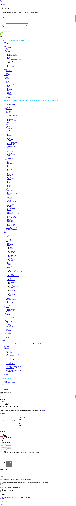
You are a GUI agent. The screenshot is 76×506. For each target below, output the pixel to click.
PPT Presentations (6, 319)
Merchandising (11, 285)
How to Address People (10, 352)
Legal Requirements (10, 138)
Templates (8, 194)
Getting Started (8, 133)
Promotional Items (8, 113)
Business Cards (8, 324)
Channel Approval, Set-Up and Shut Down (12, 115)
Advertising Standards (7, 108)
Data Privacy (7, 96)
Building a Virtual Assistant (11, 219)
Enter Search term (2, 392)
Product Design (11, 297)
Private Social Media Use (9, 129)
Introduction (7, 189)
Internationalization (10, 180)
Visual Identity (8, 51)
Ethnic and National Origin (13, 61)
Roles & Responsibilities (10, 220)
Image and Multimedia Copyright (12, 55)
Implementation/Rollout (9, 200)
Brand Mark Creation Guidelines (13, 284)
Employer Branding (6, 82)
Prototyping (9, 182)
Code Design (9, 245)
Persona (8, 85)
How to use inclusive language (10, 351)
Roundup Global (9, 281)
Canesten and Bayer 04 (9, 369)
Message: (3, 26)
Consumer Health (6, 304)
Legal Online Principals (7, 95)
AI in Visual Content (8, 362)
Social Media (9, 92)
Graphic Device (9, 53)
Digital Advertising (8, 111)
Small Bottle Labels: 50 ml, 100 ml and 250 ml (15, 271)
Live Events (9, 93)
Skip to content (2, 0)
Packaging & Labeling (10, 310)
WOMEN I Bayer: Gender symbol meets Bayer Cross (13, 366)
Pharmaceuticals (6, 306)
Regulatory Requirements (10, 225)
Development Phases (10, 195)
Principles (8, 173)
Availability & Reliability (10, 151)
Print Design (11, 296)
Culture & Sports (8, 107)
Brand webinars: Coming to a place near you (12, 367)
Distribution (9, 185)
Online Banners (9, 91)
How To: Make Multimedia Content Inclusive (13, 354)
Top (0, 505)
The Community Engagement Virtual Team (12, 227)
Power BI (7, 336)
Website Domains (11, 136)
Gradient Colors (11, 249)
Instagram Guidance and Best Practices (12, 120)
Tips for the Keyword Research (11, 146)
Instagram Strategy (10, 119)
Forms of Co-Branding (9, 71)
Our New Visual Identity (9, 239)
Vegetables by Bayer (8, 373)
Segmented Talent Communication (10, 84)
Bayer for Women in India (9, 363)
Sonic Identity (8, 68)
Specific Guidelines (10, 161)
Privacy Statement (4, 502)
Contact (5, 375)
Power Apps (7, 337)
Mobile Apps (5, 159)
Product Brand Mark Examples (13, 286)
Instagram (7, 118)
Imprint (10, 140)
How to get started (9, 134)
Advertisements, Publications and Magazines (12, 234)
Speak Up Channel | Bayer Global (10, 230)
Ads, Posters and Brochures (11, 268)
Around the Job (8, 314)
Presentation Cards (8, 330)
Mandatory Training (10, 212)
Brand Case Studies (6, 357)
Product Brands (8, 81)
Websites (5, 132)
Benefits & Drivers (10, 218)
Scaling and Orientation (10, 178)
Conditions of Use (4, 501)
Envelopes (7, 328)
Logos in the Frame (12, 252)
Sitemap (1, 504)
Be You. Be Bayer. (8, 83)
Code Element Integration (12, 255)
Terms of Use (11, 139)
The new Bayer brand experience (10, 364)
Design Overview (11, 258)
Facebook (7, 116)
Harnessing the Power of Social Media (11, 114)
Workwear (5, 338)
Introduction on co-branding (9, 70)
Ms (4, 18)
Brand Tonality (9, 57)
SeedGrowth (7, 365)
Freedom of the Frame (12, 250)
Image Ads (8, 90)
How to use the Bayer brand (9, 350)
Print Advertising (8, 112)
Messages (8, 86)
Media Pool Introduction (7, 380)
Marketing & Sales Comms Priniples (11, 299)
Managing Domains (12, 137)
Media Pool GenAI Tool (7, 381)
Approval (8, 164)
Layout (8, 253)
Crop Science (6, 238)
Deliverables (9, 210)
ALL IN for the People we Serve (10, 104)
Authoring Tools (9, 197)
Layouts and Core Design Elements (12, 193)
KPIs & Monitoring (10, 302)
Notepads (7, 329)
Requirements (7, 223)
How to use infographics (9, 356)
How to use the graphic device (10, 355)
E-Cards (5, 313)
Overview (5, 41)
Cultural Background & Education (14, 63)
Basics (6, 215)
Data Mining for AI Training (13, 142)
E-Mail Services (11, 153)
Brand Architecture (6, 78)
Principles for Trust (8, 44)
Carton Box (10, 273)
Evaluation (8, 199)
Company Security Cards (9, 326)
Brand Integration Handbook (10, 305)
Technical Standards (12, 204)
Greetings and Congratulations (10, 315)
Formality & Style (9, 65)
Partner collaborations (9, 72)
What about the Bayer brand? (8, 346)
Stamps (7, 331)
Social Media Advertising (9, 109)
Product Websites (9, 148)
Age (9, 62)
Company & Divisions (10, 64)
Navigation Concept (10, 174)
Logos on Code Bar (12, 251)
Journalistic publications (9, 74)
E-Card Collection (8, 318)
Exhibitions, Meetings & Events (10, 76)
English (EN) (4, 4)
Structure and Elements (12, 259)
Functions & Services (10, 152)
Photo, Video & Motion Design (11, 54)
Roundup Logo (11, 289)
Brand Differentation (10, 244)
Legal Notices (9, 177)
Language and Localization (11, 209)
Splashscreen (9, 179)
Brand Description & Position (13, 282)
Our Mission (7, 49)
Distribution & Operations (9, 184)
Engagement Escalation (9, 228)
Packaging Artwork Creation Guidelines (13, 276)
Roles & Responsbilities (10, 163)
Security (8, 155)
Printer (10, 279)
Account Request (6, 389)
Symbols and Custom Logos (10, 80)
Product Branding (4, 231)
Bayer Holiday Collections (9, 316)
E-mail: (3, 25)
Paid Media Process (10, 110)
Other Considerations (9, 205)
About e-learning (9, 190)
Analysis (8, 196)
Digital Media (9, 263)
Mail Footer (5, 320)
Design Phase (9, 192)
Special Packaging (11, 275)
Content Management (10, 221)
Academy (3, 339)
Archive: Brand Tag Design (9, 266)
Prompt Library (8, 45)
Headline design (9, 88)
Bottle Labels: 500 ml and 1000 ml (14, 272)
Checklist (8, 170)
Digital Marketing (8, 300)
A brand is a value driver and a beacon (11, 361)
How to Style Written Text (11, 353)
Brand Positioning (6, 46)
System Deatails (11, 203)
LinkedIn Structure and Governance (12, 126)
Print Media (9, 262)
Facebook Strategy (10, 117)
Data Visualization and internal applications (10, 335)
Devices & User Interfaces (11, 309)
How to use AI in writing (10, 67)
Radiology (7, 307)
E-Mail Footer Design (9, 322)
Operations (8, 186)
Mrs (4, 16)
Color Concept (11, 248)
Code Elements (11, 246)
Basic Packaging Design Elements (14, 270)
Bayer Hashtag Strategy (10, 66)
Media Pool (3, 376)
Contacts (7, 131)
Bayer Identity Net (6, 388)
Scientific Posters (6, 334)
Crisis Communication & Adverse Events (11, 229)
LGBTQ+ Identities (12, 60)
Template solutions (8, 325)
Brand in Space (6, 75)
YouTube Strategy (9, 128)
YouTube (7, 127)
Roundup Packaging (10, 298)
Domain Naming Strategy (11, 303)
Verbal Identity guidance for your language (15, 59)
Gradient (10, 247)
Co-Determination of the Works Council (13, 211)
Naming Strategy (9, 175)
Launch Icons (9, 176)
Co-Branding (6, 69)
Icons (10, 295)
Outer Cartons (11, 274)
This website (4, 396)
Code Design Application (9, 256)
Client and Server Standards (11, 208)
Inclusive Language (10, 58)
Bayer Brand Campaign (9, 103)
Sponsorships (7, 73)
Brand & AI (5, 42)
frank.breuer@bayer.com (3, 495)
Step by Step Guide (12, 254)
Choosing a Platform (10, 171)
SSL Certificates (11, 157)
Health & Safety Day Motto (9, 106)
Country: (3, 24)
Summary (8, 243)
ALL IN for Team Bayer (9, 105)
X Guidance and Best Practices (11, 122)
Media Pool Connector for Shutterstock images (10, 382)
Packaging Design (11, 291)
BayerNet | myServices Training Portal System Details (14, 202)
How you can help (6, 347)
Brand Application (4, 98)
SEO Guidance (9, 145)
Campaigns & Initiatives (7, 102)
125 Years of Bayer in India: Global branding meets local (13, 372)
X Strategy (8, 123)
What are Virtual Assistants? (11, 216)
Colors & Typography (12, 290)
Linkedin (7, 124)
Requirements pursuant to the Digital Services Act (16, 141)
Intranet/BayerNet (9, 149)
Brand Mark (11, 283)
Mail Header (5, 332)
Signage (7, 77)
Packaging (7, 236)
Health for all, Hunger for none (10, 317)
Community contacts (3, 498)
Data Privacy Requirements (9, 130)
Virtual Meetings (9, 94)
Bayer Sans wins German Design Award (11, 359)
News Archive (6, 374)
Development (7, 150)
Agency (10, 278)
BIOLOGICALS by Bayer (11, 265)
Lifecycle (8, 162)
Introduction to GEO (8, 358)
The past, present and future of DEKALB (11, 360)
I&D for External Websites (11, 154)
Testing (8, 183)
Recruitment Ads (9, 89)
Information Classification (11, 207)
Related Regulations (8, 97)
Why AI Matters (8, 43)
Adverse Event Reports (10, 144)
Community (2, 496)
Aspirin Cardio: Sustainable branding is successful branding (14, 370)
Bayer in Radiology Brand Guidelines (12, 308)
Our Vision (8, 301)
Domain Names (9, 135)
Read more (1, 488)
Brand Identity (6, 50)
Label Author (11, 277)
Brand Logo (7, 241)
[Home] (2, 35)
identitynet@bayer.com (5, 13)
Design (7, 147)
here (44, 410)
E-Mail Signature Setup (9, 321)
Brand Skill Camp (6, 348)
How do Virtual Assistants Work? (12, 217)
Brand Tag (8, 267)
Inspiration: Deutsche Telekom (10, 371)
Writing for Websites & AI (9, 158)
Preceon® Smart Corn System (10, 368)
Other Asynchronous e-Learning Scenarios (13, 213)
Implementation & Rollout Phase (11, 201)
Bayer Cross (7, 48)
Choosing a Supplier (10, 165)
